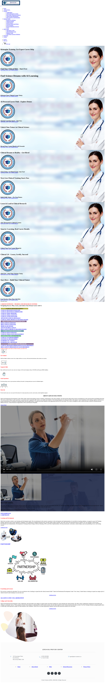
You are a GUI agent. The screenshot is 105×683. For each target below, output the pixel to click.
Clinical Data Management (12, 16)
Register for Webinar (11, 20)
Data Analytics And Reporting (13, 17)
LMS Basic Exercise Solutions (13, 34)
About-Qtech (6, 9)
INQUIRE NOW (4, 70)
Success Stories (9, 25)
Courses (5, 11)
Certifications (9, 12)
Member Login (9, 33)
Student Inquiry (9, 22)
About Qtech (3, 405)
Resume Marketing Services (12, 26)
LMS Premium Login (11, 31)
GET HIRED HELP (13, 70)
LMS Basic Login (10, 30)
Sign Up (5, 40)
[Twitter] (52, 673)
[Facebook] (48, 673)
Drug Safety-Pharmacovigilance (13, 15)
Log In (4, 39)
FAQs (7, 28)
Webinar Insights (10, 21)
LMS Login (6, 29)
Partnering (5, 35)
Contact (5, 37)
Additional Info (4, 527)
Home (4, 8)
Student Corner (6, 18)
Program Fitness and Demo (12, 24)
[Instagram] (55, 673)
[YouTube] (59, 673)
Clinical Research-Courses (12, 13)
